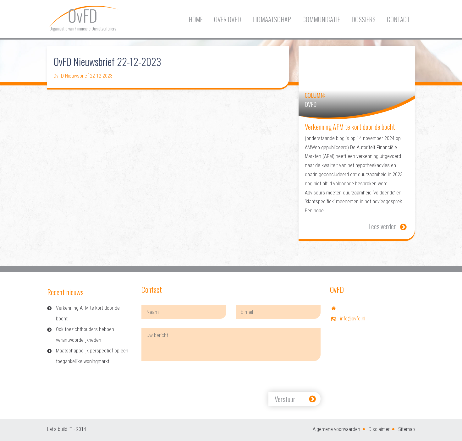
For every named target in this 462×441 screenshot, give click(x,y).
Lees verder (382, 226)
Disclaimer (379, 429)
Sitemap (406, 429)
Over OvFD (227, 19)
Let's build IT (59, 429)
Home (196, 19)
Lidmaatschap (271, 19)
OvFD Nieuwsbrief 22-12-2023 (83, 76)
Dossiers (363, 19)
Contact (398, 19)
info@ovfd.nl (352, 319)
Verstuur (285, 399)
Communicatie (321, 19)
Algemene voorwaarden (336, 429)
